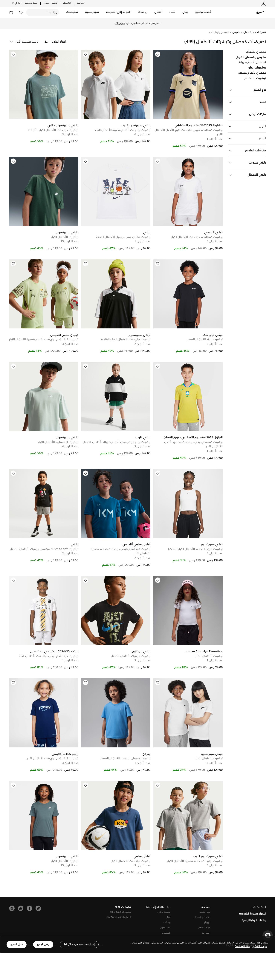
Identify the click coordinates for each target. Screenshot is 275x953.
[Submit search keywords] (55, 12)
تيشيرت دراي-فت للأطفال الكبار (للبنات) (125, 339)
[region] (137, 944)
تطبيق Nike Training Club (118, 917)
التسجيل (67, 3)
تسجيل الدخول (50, 3)
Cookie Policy (242, 946)
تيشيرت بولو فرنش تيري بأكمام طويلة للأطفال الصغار (116, 442)
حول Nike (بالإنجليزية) (158, 907)
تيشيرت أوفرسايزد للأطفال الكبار (58, 442)
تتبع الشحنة (204, 912)
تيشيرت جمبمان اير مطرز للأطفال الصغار (125, 758)
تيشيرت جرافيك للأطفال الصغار (130, 656)
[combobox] (42, 12)
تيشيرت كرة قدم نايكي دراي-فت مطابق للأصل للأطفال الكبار (193, 444)
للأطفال (247, 32)
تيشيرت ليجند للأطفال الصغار (205, 339)
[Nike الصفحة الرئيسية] (261, 12)
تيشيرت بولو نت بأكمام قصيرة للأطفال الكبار (122, 130)
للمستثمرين (165, 927)
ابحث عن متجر (31, 3)
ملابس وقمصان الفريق (251, 57)
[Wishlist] (157, 54)
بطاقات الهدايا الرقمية (254, 920)
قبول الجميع (16, 944)
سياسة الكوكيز (260, 946)
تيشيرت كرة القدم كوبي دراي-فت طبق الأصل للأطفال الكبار (189, 132)
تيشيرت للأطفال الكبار (64, 237)
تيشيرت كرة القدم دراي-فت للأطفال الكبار (197, 237)
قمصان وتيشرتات (219, 32)
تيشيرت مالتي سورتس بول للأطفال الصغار (123, 237)
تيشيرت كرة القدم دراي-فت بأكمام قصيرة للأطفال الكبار (43, 339)
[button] (204, 12)
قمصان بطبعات (256, 52)
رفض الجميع (43, 944)
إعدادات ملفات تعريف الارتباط (79, 944)
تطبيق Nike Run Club (120, 912)
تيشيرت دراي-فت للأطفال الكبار (130, 861)
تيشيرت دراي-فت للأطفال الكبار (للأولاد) (53, 130)
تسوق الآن (137, 25)
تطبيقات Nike (123, 907)
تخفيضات (260, 32)
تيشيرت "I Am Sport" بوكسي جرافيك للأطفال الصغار (44, 549)
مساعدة (81, 3)
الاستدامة (165, 933)
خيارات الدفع (204, 927)
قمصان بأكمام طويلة (252, 62)
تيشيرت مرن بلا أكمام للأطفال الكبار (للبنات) (195, 549)
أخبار (168, 917)
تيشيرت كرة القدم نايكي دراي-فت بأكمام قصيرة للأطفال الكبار (120, 551)
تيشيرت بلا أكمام (255, 78)
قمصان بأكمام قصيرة (252, 73)
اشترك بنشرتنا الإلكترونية (252, 913)
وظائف (167, 922)
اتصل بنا (206, 933)
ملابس (236, 32)
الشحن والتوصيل (202, 917)
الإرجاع (207, 922)
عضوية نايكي (164, 912)
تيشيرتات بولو (257, 68)
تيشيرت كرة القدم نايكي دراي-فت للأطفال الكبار (48, 656)
